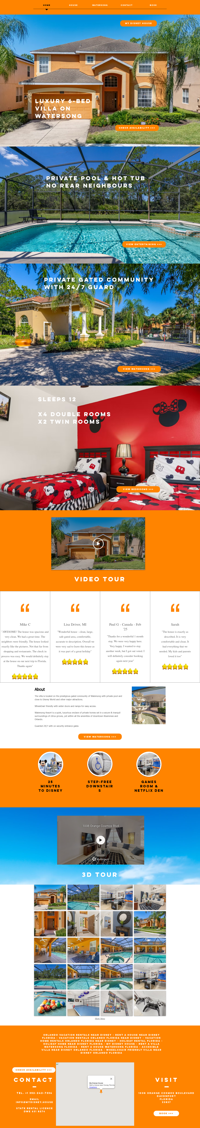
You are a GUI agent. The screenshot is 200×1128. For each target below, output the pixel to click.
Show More (100, 1018)
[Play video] (98, 543)
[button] (50, 897)
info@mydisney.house (34, 1102)
